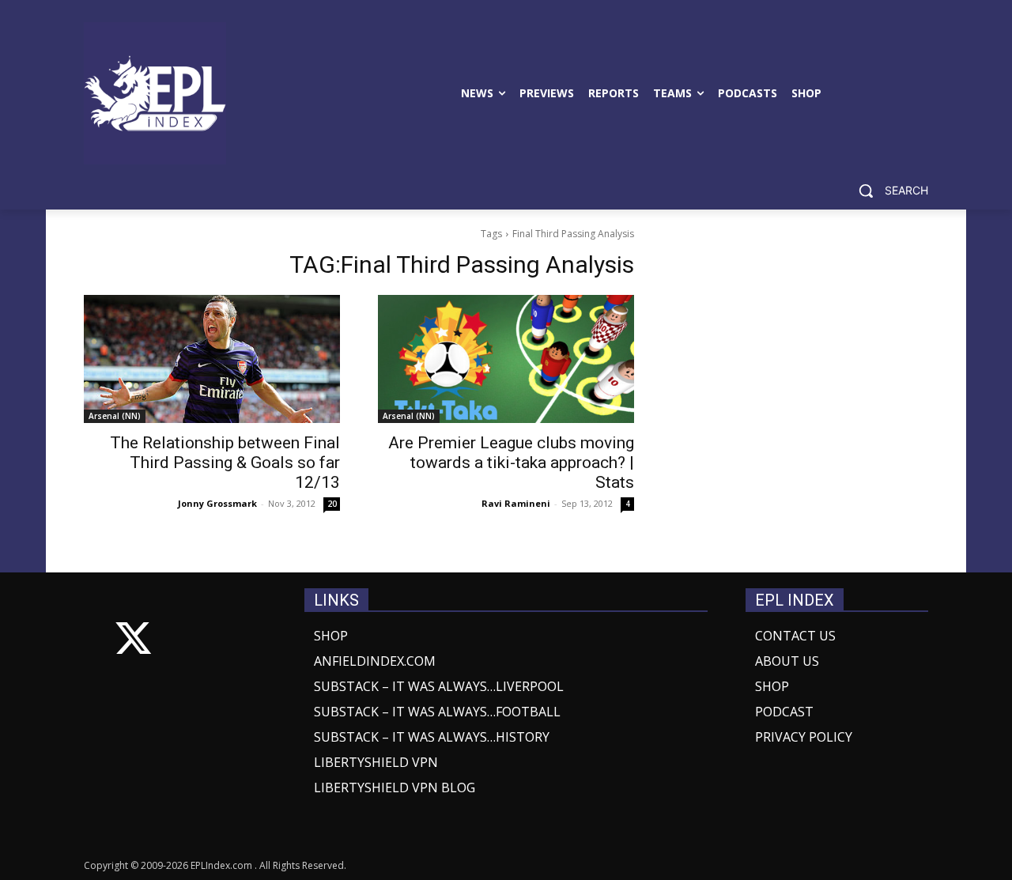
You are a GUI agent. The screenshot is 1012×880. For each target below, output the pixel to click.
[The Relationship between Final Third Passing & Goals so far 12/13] (212, 359)
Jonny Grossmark (217, 503)
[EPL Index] (155, 93)
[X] (133, 641)
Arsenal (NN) (115, 415)
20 (332, 503)
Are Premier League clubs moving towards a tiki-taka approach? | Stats (511, 462)
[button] (887, 191)
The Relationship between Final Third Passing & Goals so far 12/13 (225, 462)
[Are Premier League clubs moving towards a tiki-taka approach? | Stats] (506, 359)
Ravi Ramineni (515, 503)
